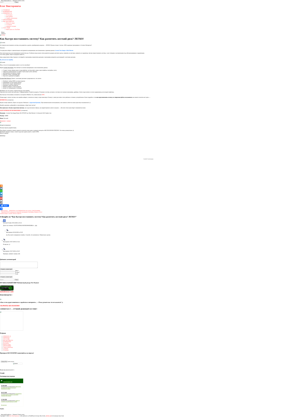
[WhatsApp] (148, 191)
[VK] (148, 188)
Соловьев (9, 24)
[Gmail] (148, 198)
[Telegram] (148, 193)
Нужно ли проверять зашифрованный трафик (10, 401)
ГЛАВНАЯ (6, 10)
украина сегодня (11, 26)
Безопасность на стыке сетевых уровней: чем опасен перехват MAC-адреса (11, 394)
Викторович (4, 210)
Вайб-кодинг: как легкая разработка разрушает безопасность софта (11, 387)
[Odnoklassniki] (148, 186)
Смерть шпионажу (11, 18)
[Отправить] (148, 209)
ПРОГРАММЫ (7, 19)
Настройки (9, 16)
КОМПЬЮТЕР (7, 11)
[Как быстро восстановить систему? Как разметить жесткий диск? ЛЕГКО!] (2, 35)
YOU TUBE (6, 28)
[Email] (148, 200)
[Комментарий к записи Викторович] (6, 237)
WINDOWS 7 (6, 337)
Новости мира (10, 23)
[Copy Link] (148, 203)
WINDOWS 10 (7, 13)
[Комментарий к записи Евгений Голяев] (3, 228)
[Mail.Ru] (148, 196)
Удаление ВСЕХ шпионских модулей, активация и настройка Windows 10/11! (21, 212)
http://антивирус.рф (7, 381)
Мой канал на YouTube (13, 29)
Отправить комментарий (6, 269)
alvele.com (48, 416)
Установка (9, 15)
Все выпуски (4, 405)
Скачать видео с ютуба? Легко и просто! (11, 213)
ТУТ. (43, 94)
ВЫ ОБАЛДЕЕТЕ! (8, 21)
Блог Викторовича (10, 6)
